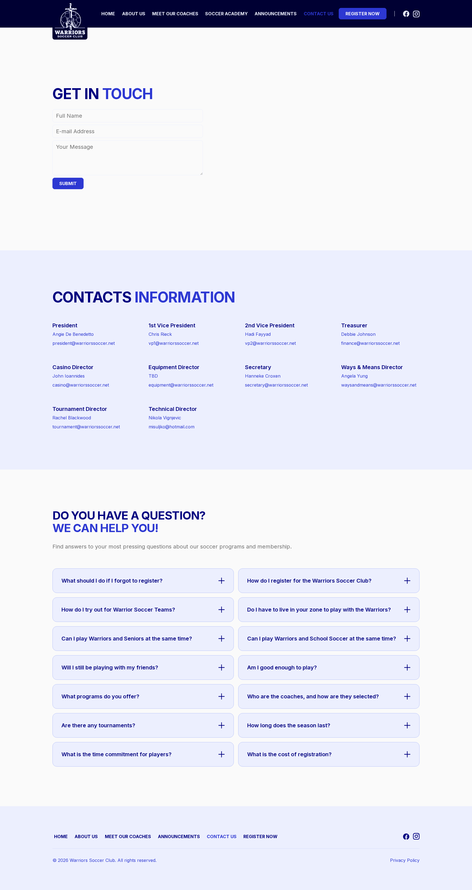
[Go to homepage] (69, 20)
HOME (61, 836)
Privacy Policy (405, 860)
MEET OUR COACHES (128, 836)
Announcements (276, 13)
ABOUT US (86, 836)
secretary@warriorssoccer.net (276, 385)
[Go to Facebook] (406, 13)
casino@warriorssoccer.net (80, 385)
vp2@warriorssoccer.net (270, 343)
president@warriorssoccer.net (83, 343)
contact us (319, 13)
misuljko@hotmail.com (171, 426)
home (108, 13)
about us (133, 13)
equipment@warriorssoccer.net (181, 385)
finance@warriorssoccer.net (370, 343)
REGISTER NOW (260, 836)
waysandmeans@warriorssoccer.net (378, 385)
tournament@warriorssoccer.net (86, 426)
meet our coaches (175, 13)
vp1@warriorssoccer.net (174, 343)
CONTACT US (222, 836)
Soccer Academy (226, 13)
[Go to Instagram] (416, 13)
